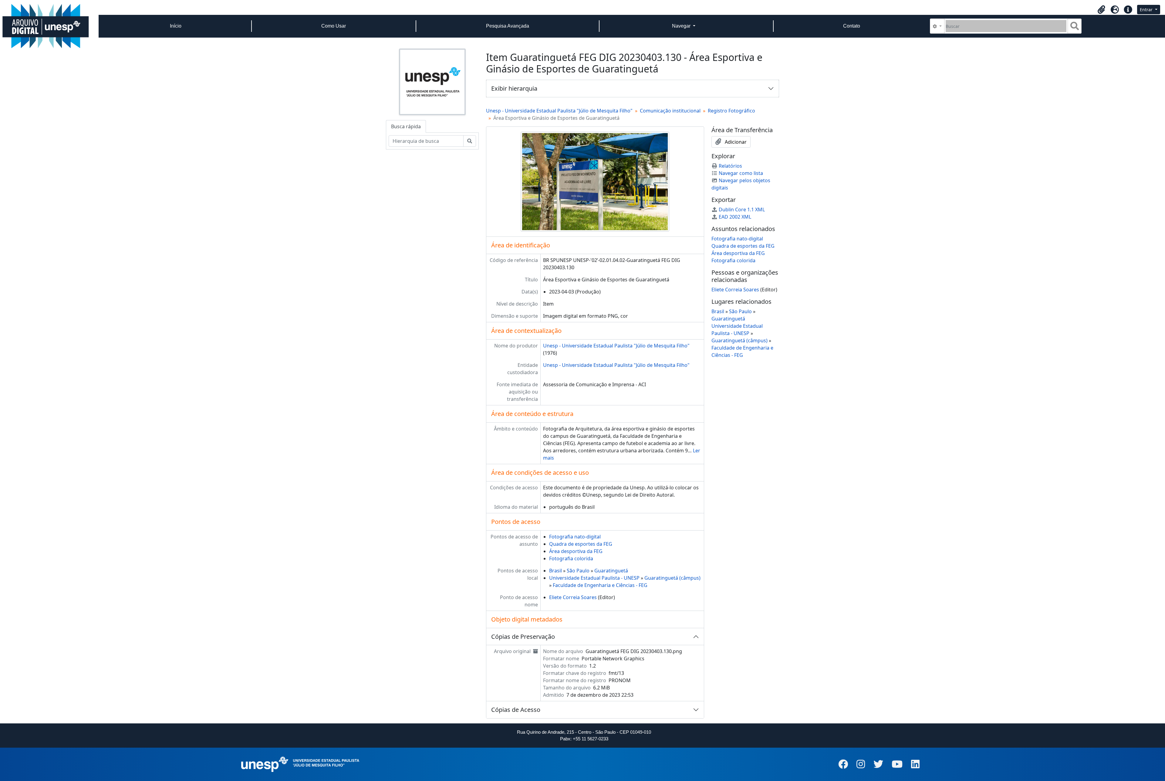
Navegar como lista (741, 173)
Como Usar (333, 25)
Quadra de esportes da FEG (580, 544)
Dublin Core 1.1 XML (742, 209)
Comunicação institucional (670, 110)
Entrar (1147, 9)
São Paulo (578, 570)
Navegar (682, 25)
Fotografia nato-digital (575, 536)
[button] (1101, 9)
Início (175, 25)
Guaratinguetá (611, 570)
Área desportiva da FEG (576, 551)
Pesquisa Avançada (507, 25)
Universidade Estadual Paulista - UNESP (594, 578)
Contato (851, 25)
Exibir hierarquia (514, 88)
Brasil (555, 570)
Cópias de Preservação (523, 636)
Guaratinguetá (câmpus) (672, 578)
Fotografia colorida (571, 558)
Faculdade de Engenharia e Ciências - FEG (600, 585)
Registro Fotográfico (731, 110)
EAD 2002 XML (735, 216)
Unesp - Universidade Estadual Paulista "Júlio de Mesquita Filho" (559, 110)
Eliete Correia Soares (573, 597)
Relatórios (730, 166)
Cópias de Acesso (515, 710)
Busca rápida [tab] (406, 126)
